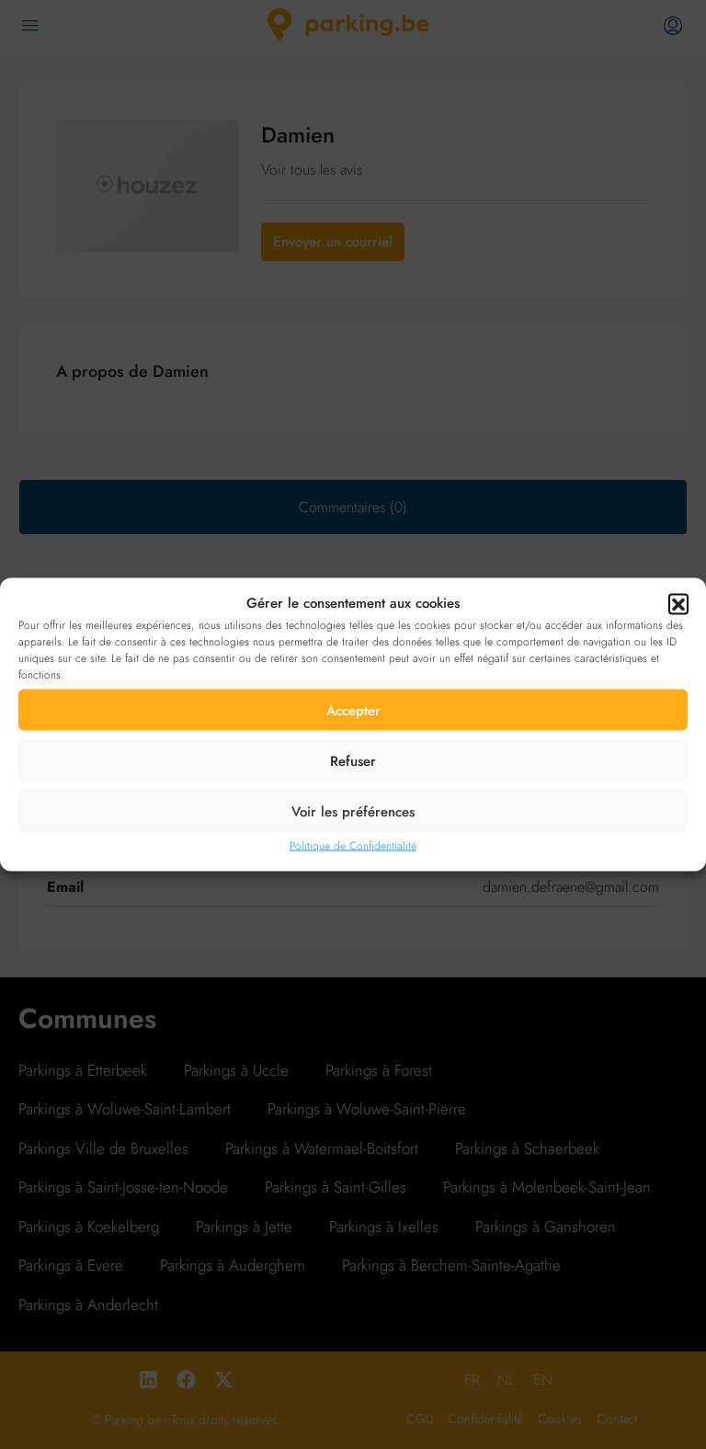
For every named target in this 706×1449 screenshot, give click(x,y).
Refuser (353, 760)
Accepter (353, 710)
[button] (678, 603)
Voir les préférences (353, 811)
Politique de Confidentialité (353, 846)
